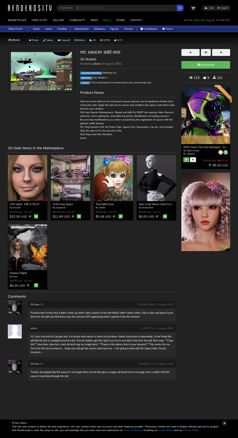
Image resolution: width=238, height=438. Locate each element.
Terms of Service (133, 430)
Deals (107, 20)
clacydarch (61, 207)
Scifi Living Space (63, 204)
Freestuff (65, 40)
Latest (48, 29)
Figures (114, 29)
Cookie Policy (165, 430)
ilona (15, 276)
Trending (62, 29)
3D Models (88, 59)
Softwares (99, 29)
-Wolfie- (102, 207)
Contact (136, 20)
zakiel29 (191, 154)
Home (36, 29)
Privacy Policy (190, 430)
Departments (81, 29)
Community (77, 20)
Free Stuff (40, 20)
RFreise (35, 304)
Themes (128, 29)
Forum (169, 29)
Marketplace (17, 20)
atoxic (97, 63)
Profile (34, 40)
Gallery (58, 20)
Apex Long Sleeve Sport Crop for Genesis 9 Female (168, 204)
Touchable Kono (105, 204)
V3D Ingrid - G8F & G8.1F (24, 204)
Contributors (150, 29)
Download (207, 64)
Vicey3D (17, 207)
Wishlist (80, 40)
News (94, 20)
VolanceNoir (147, 207)
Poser (120, 20)
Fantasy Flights (18, 272)
